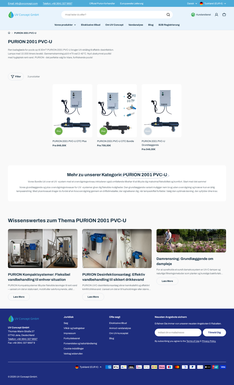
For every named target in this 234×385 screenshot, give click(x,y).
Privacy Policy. (209, 341)
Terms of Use (192, 341)
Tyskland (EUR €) (213, 3)
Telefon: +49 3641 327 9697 (57, 3)
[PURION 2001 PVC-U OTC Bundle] (117, 110)
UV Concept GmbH (26, 376)
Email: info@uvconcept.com (23, 3)
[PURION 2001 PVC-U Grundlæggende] (161, 110)
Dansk (190, 3)
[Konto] (216, 15)
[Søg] (168, 15)
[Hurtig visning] (88, 91)
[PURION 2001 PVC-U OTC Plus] (72, 110)
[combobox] (117, 14)
